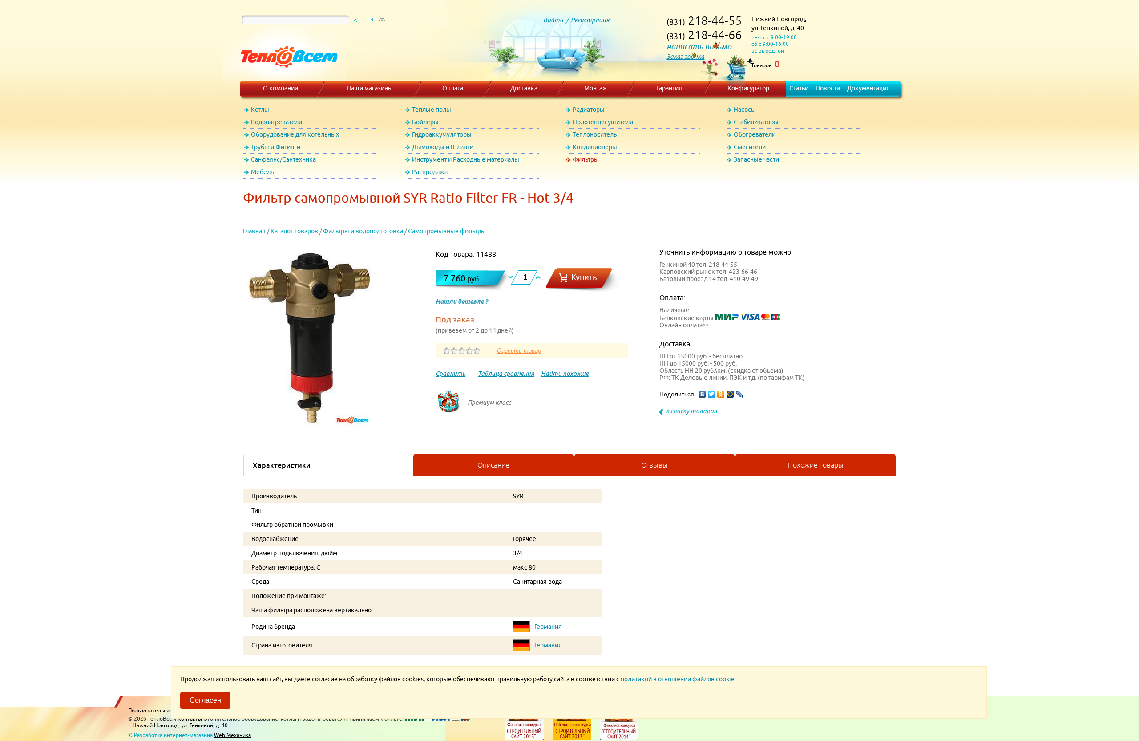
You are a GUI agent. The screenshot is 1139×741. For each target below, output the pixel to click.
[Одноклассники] (721, 394)
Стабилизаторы (756, 122)
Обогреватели (754, 134)
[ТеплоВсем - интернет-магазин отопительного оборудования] (285, 76)
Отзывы (654, 465)
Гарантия (669, 88)
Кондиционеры (595, 147)
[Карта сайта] (381, 21)
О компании (280, 88)
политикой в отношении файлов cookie (678, 679)
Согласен (205, 700)
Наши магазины (370, 88)
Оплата (452, 88)
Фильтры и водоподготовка (363, 231)
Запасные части (756, 159)
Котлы (260, 109)
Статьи (798, 88)
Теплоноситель (595, 134)
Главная (254, 231)
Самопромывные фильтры (447, 231)
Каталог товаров (294, 231)
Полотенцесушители (603, 122)
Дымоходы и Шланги (442, 147)
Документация (868, 88)
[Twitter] (711, 394)
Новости (828, 88)
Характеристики (282, 465)
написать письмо (698, 46)
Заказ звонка (685, 56)
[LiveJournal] (739, 394)
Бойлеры (425, 122)
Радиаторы (589, 109)
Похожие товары (816, 465)
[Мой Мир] (730, 394)
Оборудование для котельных (295, 134)
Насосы (745, 109)
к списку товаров (691, 411)
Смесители (750, 147)
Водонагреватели (276, 122)
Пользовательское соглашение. (168, 710)
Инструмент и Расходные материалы (465, 159)
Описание (493, 465)
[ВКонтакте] (702, 394)
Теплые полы (431, 109)
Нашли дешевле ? (462, 301)
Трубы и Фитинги (275, 147)
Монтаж (595, 88)
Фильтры (586, 159)
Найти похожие (565, 373)
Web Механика (232, 735)
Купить (584, 277)
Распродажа (430, 171)
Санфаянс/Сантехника (283, 159)
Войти (553, 20)
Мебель (262, 171)
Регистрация (590, 20)
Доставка (523, 88)
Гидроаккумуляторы (442, 134)
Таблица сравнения (506, 373)
